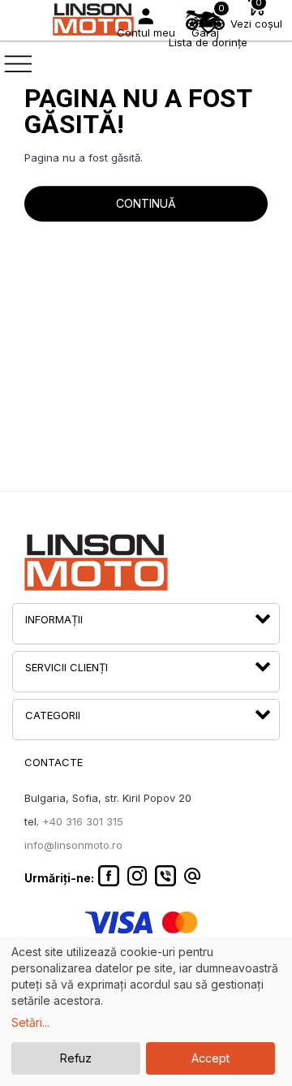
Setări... (30, 1022)
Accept (210, 1058)
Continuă (146, 203)
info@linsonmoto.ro (73, 844)
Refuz (76, 1058)
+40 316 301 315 (82, 821)
